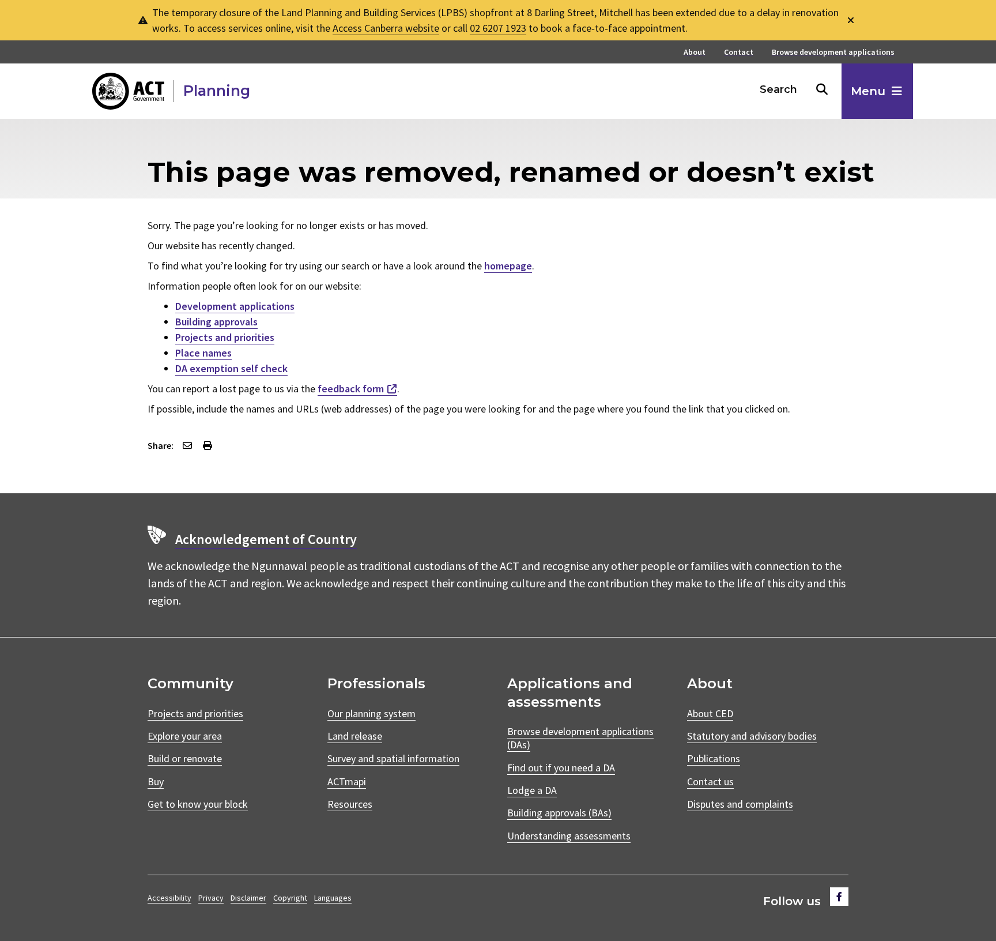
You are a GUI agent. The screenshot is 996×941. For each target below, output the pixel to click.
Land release (354, 736)
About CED (710, 713)
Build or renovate (185, 758)
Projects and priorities (224, 337)
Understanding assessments (569, 835)
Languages (333, 898)
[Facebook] (839, 896)
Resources (349, 804)
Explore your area (185, 736)
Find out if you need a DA (561, 767)
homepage (508, 265)
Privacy (211, 898)
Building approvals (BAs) (559, 812)
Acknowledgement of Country (266, 539)
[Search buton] (822, 89)
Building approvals (216, 321)
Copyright (290, 898)
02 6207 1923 (498, 28)
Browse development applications (833, 52)
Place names (203, 352)
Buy (156, 781)
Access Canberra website (386, 28)
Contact (738, 52)
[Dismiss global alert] (851, 20)
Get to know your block (198, 804)
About (694, 52)
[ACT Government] (128, 91)
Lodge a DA (532, 790)
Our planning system (371, 713)
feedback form (351, 388)
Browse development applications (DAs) (580, 738)
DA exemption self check (231, 368)
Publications (713, 758)
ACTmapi (346, 781)
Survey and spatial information (393, 758)
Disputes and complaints (740, 804)
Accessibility (169, 898)
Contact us (710, 781)
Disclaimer (248, 898)
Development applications (235, 306)
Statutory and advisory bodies (752, 736)
